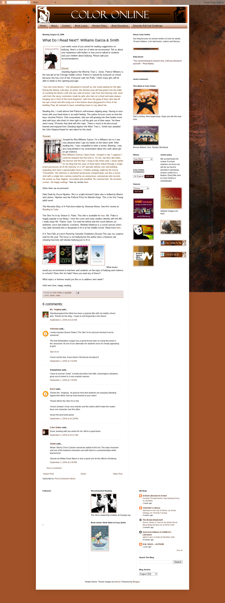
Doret (52, 389)
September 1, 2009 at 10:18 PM (64, 418)
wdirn (58, 295)
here (86, 182)
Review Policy (99, 25)
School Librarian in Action (155, 496)
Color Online (55, 427)
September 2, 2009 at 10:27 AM (64, 435)
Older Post (117, 474)
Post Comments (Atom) (65, 478)
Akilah (53, 444)
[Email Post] (77, 293)
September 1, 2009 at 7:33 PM (63, 380)
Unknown (54, 329)
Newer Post (48, 474)
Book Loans (81, 25)
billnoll (118, 582)
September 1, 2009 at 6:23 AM (63, 320)
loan (103, 215)
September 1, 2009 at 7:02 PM (63, 361)
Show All (180, 550)
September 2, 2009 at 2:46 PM (63, 462)
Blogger (136, 582)
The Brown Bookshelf (153, 520)
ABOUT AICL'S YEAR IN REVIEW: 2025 (159, 537)
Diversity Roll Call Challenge (147, 25)
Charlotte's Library (151, 508)
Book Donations (120, 25)
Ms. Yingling (55, 309)
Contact (66, 25)
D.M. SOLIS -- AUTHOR (153, 544)
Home (43, 25)
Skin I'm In (54, 352)
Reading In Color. (50, 209)
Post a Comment (54, 468)
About (54, 25)
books (52, 295)
